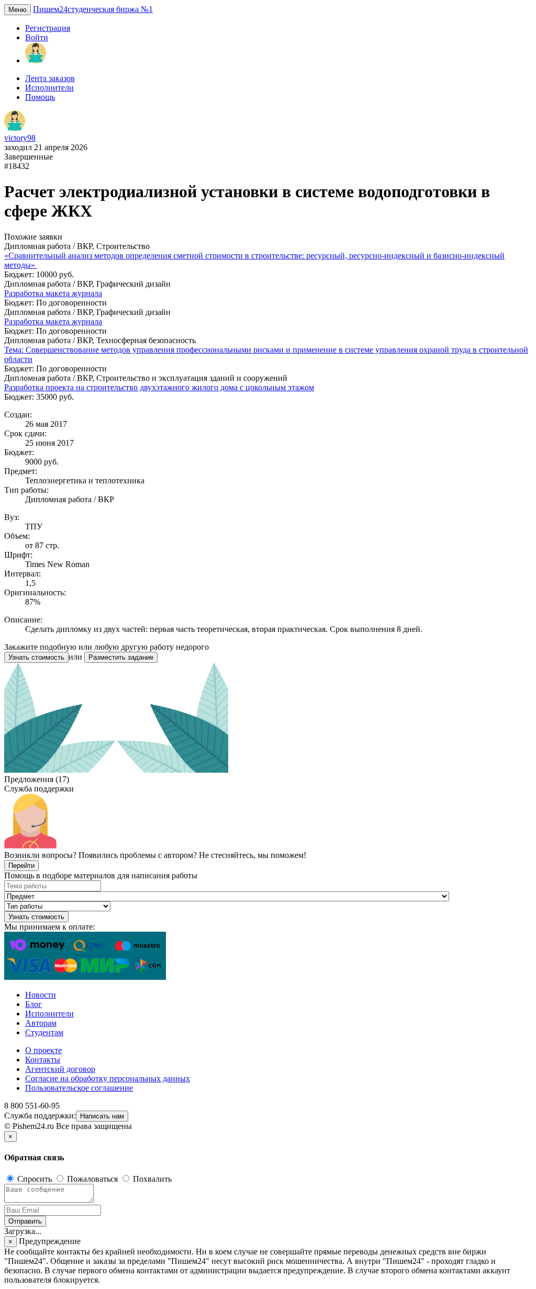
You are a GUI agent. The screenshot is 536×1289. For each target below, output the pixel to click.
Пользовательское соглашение (79, 1087)
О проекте (43, 1050)
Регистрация (47, 28)
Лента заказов (50, 78)
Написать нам (102, 1116)
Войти (36, 37)
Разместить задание (120, 657)
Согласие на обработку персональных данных (107, 1078)
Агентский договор (60, 1069)
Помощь (40, 97)
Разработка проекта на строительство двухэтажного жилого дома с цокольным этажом (159, 387)
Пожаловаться (92, 1178)
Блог (33, 1004)
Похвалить (151, 1178)
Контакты (42, 1059)
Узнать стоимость (36, 657)
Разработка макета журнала (53, 293)
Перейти (21, 865)
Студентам (44, 1032)
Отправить (25, 1221)
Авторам (41, 1023)
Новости (40, 994)
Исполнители (49, 87)
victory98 (20, 137)
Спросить (34, 1178)
